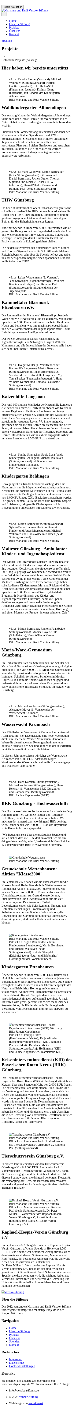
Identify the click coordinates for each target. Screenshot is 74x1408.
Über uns (14, 30)
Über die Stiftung (19, 24)
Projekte (14, 27)
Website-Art (35, 1403)
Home (13, 20)
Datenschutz (16, 1362)
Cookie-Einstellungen (22, 1366)
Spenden (14, 1341)
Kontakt (14, 34)
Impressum (15, 1359)
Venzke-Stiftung (28, 1396)
